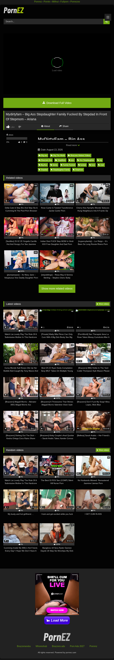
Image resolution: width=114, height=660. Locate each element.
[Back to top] (105, 651)
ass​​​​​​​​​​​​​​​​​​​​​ (72, 160)
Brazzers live (46, 160)
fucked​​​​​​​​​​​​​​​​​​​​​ (83, 165)
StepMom (62, 160)
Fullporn (64, 1)
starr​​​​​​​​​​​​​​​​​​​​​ (102, 165)
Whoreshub (41, 646)
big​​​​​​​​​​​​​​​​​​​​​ (101, 160)
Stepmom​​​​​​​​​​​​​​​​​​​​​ (79, 170)
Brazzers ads (58, 646)
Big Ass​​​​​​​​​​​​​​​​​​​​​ (44, 165)
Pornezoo (75, 1)
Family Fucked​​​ (69, 165)
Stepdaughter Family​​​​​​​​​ (61, 170)
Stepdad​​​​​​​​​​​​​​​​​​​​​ (44, 170)
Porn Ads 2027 (77, 646)
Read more (71, 145)
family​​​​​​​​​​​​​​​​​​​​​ (55, 165)
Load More (59, 620)
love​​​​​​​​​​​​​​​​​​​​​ (93, 165)
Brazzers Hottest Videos (80, 155)
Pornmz (38, 1)
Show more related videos (57, 288)
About (47, 126)
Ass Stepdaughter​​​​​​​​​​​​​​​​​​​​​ (87, 160)
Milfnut (55, 1)
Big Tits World (59, 155)
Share (65, 126)
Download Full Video (58, 102)
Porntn (47, 1)
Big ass (44, 155)
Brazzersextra (24, 646)
